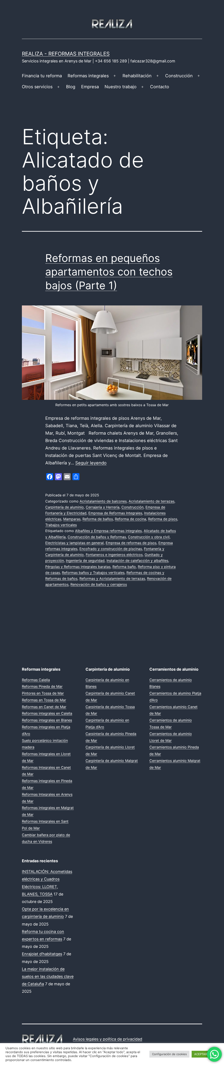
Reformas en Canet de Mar (44, 707)
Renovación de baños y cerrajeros (98, 584)
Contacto (159, 86)
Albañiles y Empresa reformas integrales (108, 531)
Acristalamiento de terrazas (151, 501)
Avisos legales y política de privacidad (107, 1039)
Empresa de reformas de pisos (131, 543)
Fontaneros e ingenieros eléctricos (114, 554)
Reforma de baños (97, 519)
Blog (70, 86)
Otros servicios (37, 86)
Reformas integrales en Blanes (47, 720)
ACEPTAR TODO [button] (205, 1054)
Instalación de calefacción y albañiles (137, 560)
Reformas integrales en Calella (47, 713)
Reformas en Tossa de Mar (44, 700)
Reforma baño (124, 566)
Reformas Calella (36, 680)
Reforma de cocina (130, 519)
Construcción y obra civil (149, 537)
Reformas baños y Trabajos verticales (93, 572)
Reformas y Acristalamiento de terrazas (112, 578)
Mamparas (71, 519)
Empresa (90, 86)
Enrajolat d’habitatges (42, 954)
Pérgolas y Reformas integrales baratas (77, 566)
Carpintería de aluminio (64, 507)
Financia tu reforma (42, 75)
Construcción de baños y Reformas (97, 537)
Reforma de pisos (162, 519)
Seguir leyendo (91, 462)
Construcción (179, 75)
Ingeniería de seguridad (85, 560)
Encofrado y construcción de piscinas (110, 549)
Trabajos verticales (61, 525)
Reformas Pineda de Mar (42, 686)
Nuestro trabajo (120, 86)
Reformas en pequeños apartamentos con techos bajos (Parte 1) (109, 272)
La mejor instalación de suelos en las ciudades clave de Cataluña (48, 976)
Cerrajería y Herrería (102, 507)
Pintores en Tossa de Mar (43, 693)
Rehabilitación (137, 75)
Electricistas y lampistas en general (74, 543)
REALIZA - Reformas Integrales (66, 54)
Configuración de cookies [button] (169, 1054)
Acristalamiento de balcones (103, 501)
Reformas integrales (88, 75)
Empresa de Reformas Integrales (115, 513)
